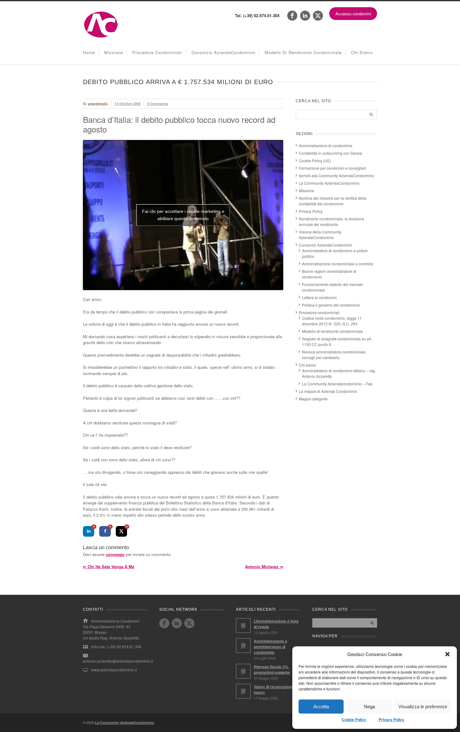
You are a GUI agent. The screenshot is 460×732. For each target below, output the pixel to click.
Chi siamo (362, 52)
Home (89, 52)
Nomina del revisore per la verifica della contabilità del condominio (332, 200)
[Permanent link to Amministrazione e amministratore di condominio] (243, 645)
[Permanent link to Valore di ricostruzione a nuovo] (243, 691)
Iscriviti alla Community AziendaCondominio (336, 175)
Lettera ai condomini (319, 297)
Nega (369, 706)
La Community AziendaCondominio (329, 183)
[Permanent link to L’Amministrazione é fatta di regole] (243, 625)
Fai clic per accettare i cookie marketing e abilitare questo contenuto (183, 215)
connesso (115, 554)
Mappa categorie (313, 398)
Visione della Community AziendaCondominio (320, 234)
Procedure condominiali (157, 52)
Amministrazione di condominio (325, 145)
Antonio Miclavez (264, 566)
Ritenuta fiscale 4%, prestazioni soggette (272, 669)
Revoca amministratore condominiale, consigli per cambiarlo (334, 354)
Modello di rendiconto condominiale (303, 52)
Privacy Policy (391, 719)
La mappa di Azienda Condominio (328, 391)
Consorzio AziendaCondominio (223, 52)
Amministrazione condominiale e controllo (337, 263)
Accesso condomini (353, 14)
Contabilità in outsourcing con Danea (330, 153)
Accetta (321, 706)
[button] (447, 654)
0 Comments (157, 103)
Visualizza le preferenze (422, 706)
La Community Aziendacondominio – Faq (337, 383)
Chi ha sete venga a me (108, 566)
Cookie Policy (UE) (315, 160)
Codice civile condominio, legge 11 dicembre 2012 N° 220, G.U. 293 (332, 320)
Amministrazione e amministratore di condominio (270, 646)
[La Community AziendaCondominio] (101, 37)
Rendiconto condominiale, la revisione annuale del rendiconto (331, 221)
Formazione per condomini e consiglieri (332, 168)
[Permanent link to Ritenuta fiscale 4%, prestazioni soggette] (243, 671)
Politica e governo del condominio (331, 305)
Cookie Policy (354, 719)
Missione (113, 52)
